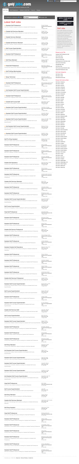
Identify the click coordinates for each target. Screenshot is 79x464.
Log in (33, 10)
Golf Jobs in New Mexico (61, 133)
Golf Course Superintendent (13, 48)
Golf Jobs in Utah (59, 155)
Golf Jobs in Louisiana (60, 111)
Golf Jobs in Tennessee (60, 151)
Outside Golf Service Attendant (14, 43)
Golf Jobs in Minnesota (60, 119)
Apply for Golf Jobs (65, 19)
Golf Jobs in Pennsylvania (61, 145)
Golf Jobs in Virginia (60, 158)
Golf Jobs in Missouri (60, 123)
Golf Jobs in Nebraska (60, 126)
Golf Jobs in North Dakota (61, 138)
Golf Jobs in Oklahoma (60, 141)
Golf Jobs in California (60, 88)
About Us (18, 457)
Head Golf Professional (12, 65)
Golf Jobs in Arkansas (60, 87)
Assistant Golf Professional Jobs (46, 27)
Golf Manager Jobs (60, 64)
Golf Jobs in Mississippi (60, 121)
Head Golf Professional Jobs (46, 66)
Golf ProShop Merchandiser (13, 71)
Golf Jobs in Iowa (59, 105)
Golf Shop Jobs (44, 60)
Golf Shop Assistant (9, 407)
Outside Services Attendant (13, 37)
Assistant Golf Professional (13, 25)
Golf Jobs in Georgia (60, 97)
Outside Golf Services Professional (13, 278)
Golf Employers (14, 10)
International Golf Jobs (60, 77)
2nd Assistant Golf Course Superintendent (17, 90)
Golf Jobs (5, 10)
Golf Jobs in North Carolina (61, 136)
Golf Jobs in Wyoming (60, 167)
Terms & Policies (24, 457)
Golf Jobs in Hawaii (60, 99)
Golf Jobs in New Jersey (61, 131)
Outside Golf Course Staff (13, 102)
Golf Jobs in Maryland (60, 114)
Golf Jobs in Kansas (60, 107)
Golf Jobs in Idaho (59, 100)
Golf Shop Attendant (11, 60)
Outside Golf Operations (11, 163)
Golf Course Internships (61, 62)
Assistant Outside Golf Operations (13, 247)
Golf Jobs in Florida (60, 95)
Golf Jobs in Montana (60, 124)
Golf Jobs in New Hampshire (62, 129)
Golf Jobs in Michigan (60, 117)
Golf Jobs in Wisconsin (60, 165)
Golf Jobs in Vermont (60, 157)
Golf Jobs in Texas (59, 153)
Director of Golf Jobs (60, 59)
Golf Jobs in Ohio (59, 140)
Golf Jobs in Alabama (60, 82)
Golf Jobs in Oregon (60, 143)
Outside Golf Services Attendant (14, 31)
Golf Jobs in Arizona (60, 85)
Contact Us (51, 1)
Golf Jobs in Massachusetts (61, 116)
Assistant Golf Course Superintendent (16, 107)
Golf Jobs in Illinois (60, 102)
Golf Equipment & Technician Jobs (63, 61)
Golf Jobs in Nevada (60, 128)
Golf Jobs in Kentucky (60, 109)
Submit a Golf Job (24, 10)
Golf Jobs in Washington (61, 160)
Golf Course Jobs (44, 32)
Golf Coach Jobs (59, 56)
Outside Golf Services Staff (11, 310)
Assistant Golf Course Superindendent (14, 199)
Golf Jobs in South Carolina (61, 148)
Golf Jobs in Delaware (60, 94)
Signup (38, 10)
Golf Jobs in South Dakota (61, 150)
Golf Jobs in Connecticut (61, 92)
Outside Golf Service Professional (13, 229)
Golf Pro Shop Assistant (10, 139)
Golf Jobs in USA (59, 75)
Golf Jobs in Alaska (60, 83)
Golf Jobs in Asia (59, 74)
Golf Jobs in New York (60, 134)
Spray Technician (10, 77)
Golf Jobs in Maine (59, 112)
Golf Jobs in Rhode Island (61, 146)
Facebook (58, 1)
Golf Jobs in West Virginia (61, 163)
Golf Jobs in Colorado (60, 90)
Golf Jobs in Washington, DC (62, 162)
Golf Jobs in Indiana (60, 104)
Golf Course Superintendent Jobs (46, 109)
